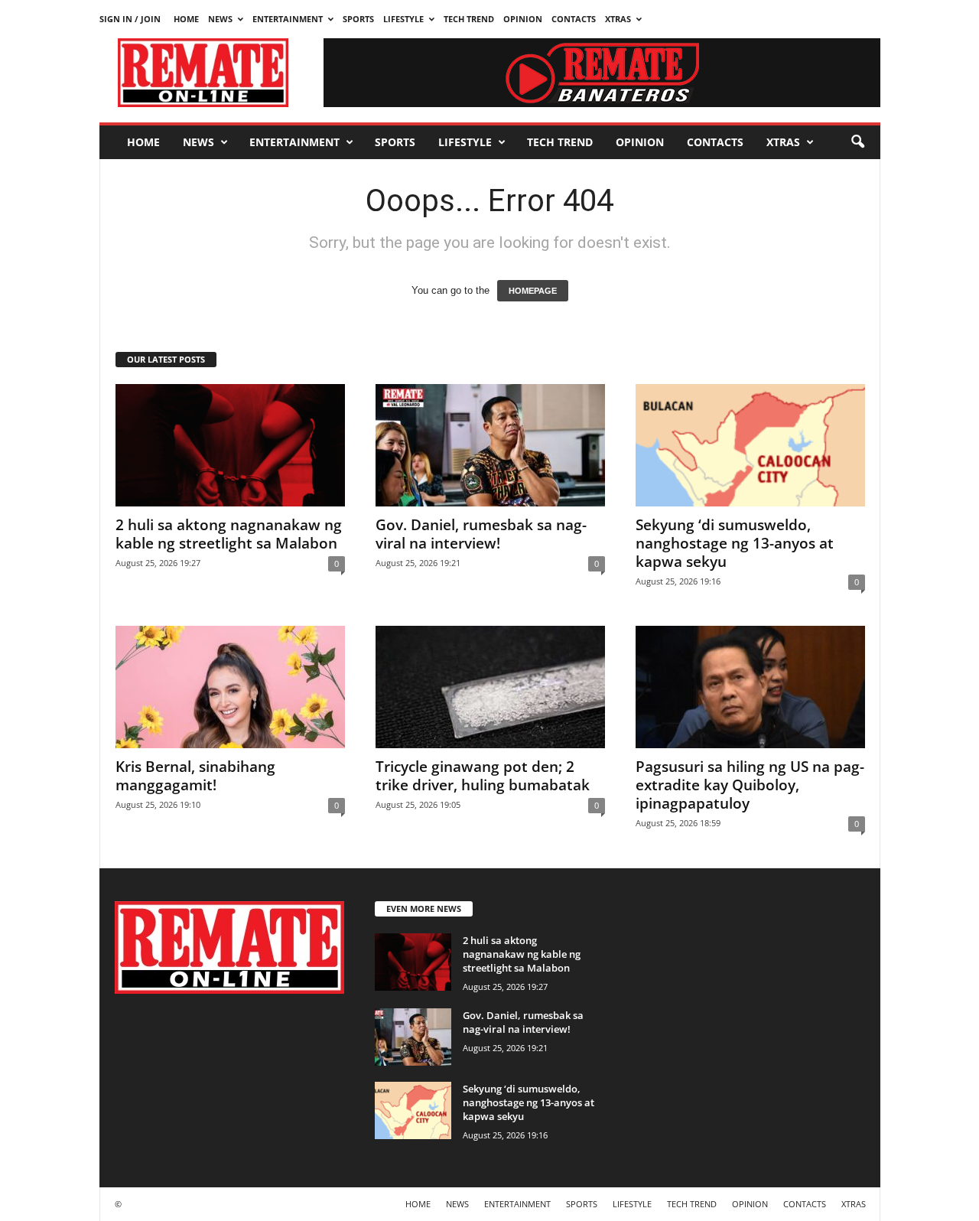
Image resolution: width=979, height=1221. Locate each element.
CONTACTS (573, 18)
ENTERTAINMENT (287, 18)
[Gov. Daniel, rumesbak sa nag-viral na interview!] (490, 445)
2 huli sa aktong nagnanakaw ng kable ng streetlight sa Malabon (228, 534)
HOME (186, 18)
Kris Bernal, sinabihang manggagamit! (195, 776)
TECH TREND (469, 18)
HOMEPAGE (533, 290)
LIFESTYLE (403, 18)
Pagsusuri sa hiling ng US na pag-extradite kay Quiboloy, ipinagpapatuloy (750, 785)
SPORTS (358, 18)
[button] (857, 142)
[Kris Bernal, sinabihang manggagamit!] (230, 687)
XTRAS (618, 18)
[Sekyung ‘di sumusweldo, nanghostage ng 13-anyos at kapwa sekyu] (750, 445)
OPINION (522, 18)
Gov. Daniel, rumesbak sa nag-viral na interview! (481, 534)
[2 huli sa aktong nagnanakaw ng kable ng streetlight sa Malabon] (230, 445)
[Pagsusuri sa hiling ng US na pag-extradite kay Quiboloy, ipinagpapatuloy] (750, 687)
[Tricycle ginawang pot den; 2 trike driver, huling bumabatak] (490, 687)
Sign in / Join (130, 18)
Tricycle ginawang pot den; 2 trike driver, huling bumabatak (483, 776)
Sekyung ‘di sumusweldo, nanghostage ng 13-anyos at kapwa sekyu (735, 543)
